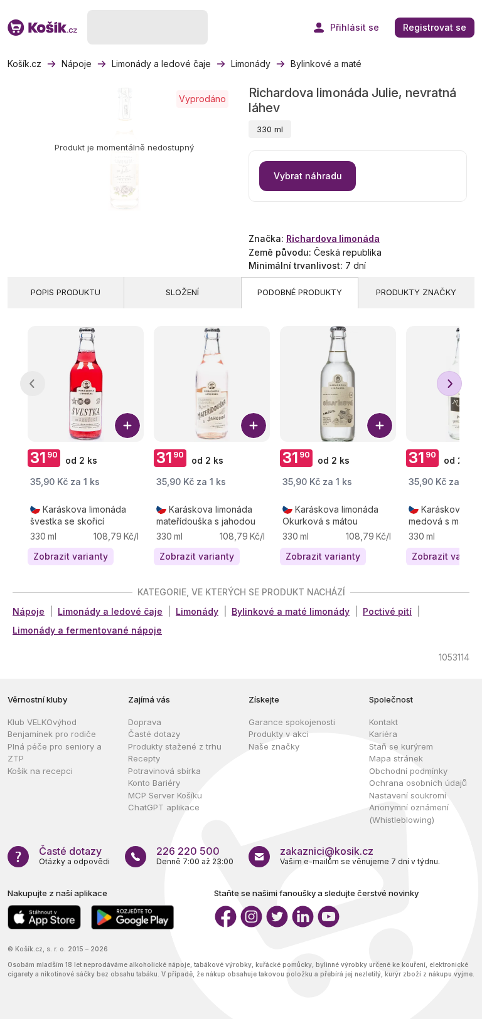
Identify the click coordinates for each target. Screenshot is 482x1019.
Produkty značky (416, 292)
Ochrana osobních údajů (418, 783)
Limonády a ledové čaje (110, 611)
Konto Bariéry (154, 783)
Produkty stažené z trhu (175, 746)
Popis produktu (65, 292)
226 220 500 (188, 851)
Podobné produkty (299, 292)
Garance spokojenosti (292, 722)
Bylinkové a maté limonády (291, 611)
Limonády (197, 611)
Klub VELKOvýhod (42, 722)
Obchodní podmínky (408, 771)
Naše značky (274, 746)
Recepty (144, 758)
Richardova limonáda (333, 238)
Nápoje (29, 611)
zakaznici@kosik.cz (326, 851)
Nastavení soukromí (407, 795)
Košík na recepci (40, 771)
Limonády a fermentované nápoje (87, 630)
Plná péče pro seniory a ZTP (55, 752)
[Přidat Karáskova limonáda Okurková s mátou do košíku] (379, 425)
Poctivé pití (387, 611)
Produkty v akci (279, 734)
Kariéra (383, 734)
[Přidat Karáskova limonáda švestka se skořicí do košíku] (127, 425)
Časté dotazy (154, 734)
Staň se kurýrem (401, 746)
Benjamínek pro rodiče (52, 734)
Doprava (144, 722)
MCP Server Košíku (165, 795)
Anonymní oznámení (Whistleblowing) (409, 813)
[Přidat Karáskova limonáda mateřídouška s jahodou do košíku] (253, 425)
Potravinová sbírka (164, 771)
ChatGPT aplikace (164, 807)
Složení (182, 292)
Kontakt (383, 722)
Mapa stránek (396, 758)
